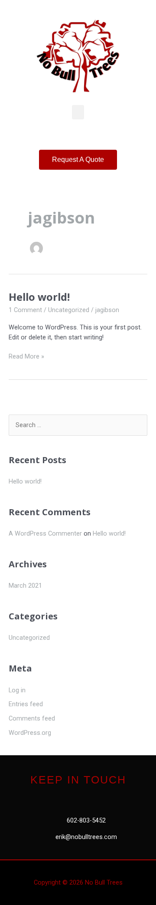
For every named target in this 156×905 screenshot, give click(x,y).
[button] (78, 112)
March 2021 (25, 585)
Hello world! (39, 297)
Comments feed (32, 718)
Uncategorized (68, 310)
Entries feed (26, 704)
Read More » (26, 356)
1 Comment (25, 310)
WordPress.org (30, 733)
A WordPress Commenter (45, 533)
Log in (17, 690)
